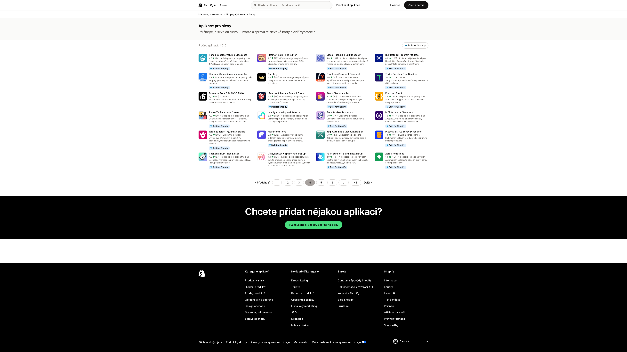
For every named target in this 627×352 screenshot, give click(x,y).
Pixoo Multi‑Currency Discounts (403, 131)
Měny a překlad (300, 325)
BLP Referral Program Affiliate (402, 54)
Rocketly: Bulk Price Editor (224, 153)
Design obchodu (255, 306)
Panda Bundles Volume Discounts (228, 54)
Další (367, 182)
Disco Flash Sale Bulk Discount (344, 54)
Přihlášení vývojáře (210, 342)
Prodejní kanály (254, 280)
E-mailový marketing (304, 306)
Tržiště (295, 287)
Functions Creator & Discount (343, 74)
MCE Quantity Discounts (399, 112)
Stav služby (391, 325)
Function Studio (394, 93)
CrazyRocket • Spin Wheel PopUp (287, 153)
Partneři (389, 306)
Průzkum (343, 306)
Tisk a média (392, 299)
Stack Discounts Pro (338, 93)
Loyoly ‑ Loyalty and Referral (284, 112)
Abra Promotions (394, 153)
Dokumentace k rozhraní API (355, 287)
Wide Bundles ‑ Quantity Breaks (227, 131)
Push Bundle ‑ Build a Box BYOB (345, 153)
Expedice (297, 318)
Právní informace (394, 318)
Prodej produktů (255, 293)
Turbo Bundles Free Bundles (401, 74)
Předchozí (263, 182)
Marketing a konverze (258, 312)
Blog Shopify (346, 299)
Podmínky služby (236, 342)
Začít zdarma (416, 5)
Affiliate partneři (394, 312)
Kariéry (388, 287)
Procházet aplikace (348, 5)
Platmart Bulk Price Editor (282, 54)
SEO (294, 312)
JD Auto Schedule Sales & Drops (286, 93)
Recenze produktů (302, 293)
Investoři (389, 293)
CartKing (272, 74)
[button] (225, 62)
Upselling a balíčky (302, 299)
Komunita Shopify (348, 293)
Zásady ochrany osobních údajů (270, 342)
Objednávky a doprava (259, 299)
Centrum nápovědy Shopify (354, 280)
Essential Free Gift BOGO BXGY (226, 93)
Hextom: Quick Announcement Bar (228, 74)
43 (355, 182)
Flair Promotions (277, 131)
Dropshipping (299, 280)
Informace (390, 280)
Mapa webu (301, 342)
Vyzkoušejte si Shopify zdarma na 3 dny (313, 224)
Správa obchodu (255, 318)
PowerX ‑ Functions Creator (224, 112)
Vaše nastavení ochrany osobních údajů (336, 342)
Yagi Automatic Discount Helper (345, 131)
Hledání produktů (255, 287)
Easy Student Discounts (340, 112)
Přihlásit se (393, 5)
